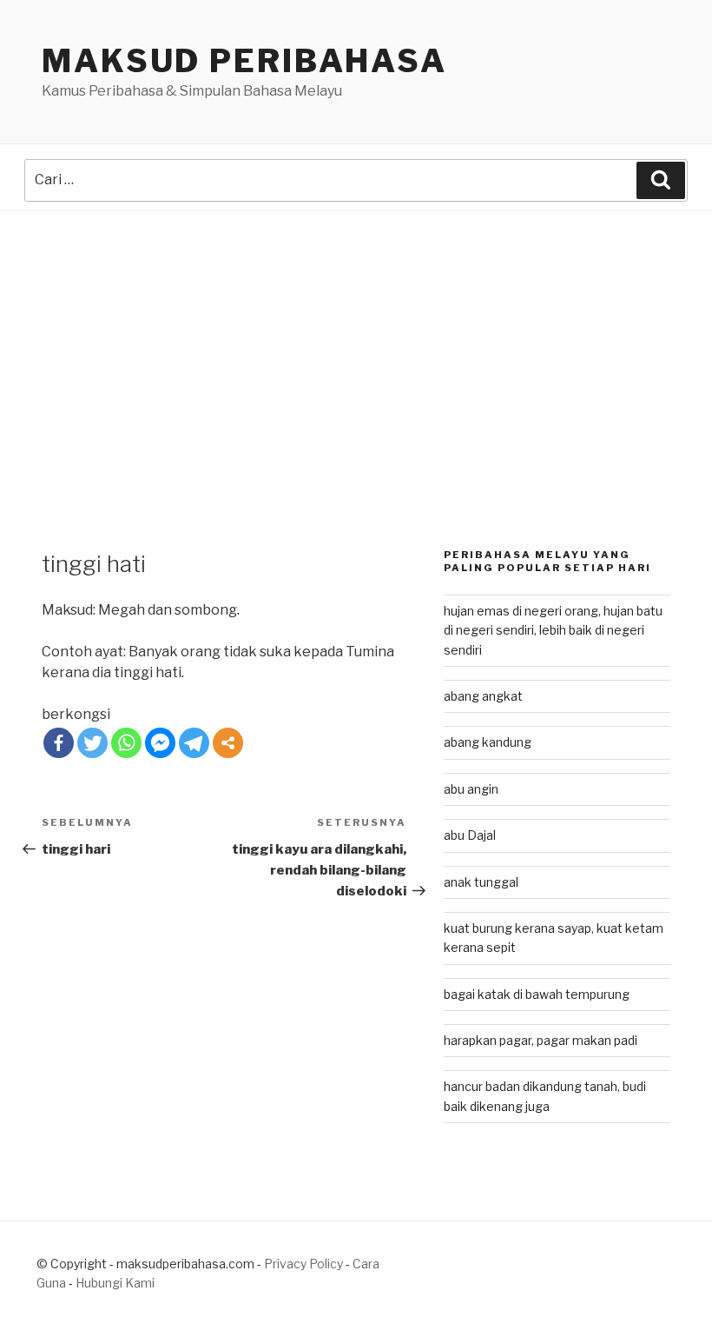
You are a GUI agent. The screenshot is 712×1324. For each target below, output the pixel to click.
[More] (228, 743)
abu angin (471, 789)
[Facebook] (58, 743)
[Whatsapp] (126, 743)
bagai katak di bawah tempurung (537, 994)
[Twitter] (92, 743)
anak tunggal (481, 882)
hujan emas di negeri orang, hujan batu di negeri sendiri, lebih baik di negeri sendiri (553, 630)
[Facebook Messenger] (160, 743)
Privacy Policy (303, 1263)
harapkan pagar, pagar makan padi (540, 1040)
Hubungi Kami (115, 1282)
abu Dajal (470, 835)
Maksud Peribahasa (244, 61)
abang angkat (483, 696)
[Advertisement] (356, 341)
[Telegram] (194, 743)
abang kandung (487, 742)
